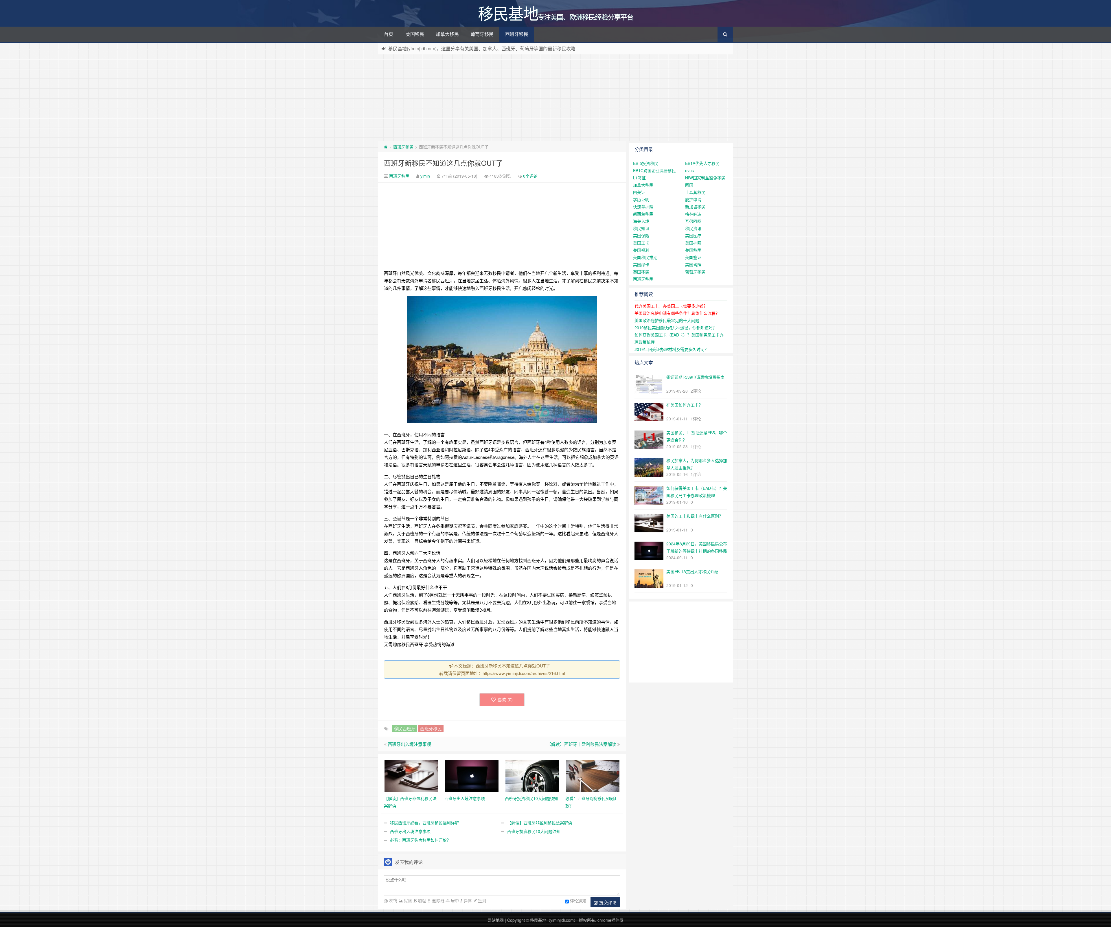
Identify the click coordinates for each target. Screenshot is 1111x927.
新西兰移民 (643, 214)
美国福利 (641, 250)
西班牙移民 (516, 34)
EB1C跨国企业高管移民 (654, 170)
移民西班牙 (404, 728)
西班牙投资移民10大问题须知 (533, 831)
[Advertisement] (555, 97)
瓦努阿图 (693, 221)
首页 (388, 34)
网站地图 (496, 920)
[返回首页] (386, 147)
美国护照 (693, 243)
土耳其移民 (695, 192)
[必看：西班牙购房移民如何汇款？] (592, 775)
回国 (689, 185)
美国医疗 (693, 235)
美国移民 (415, 34)
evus (689, 170)
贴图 (407, 900)
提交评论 (607, 902)
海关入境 (641, 221)
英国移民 (641, 272)
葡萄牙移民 (482, 34)
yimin (425, 176)
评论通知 (578, 901)
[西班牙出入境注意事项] (472, 775)
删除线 (437, 900)
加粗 (421, 900)
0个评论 (530, 176)
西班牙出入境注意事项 (409, 744)
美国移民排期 (645, 257)
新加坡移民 (695, 206)
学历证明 (641, 199)
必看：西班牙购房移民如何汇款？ (420, 840)
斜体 (467, 900)
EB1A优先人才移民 (702, 163)
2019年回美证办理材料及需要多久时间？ (671, 349)
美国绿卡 (641, 264)
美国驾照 (693, 264)
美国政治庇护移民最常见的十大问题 (666, 320)
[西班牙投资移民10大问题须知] (532, 775)
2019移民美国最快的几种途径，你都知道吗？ (675, 327)
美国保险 (641, 235)
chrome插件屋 (610, 920)
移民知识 (641, 228)
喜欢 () (505, 699)
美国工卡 (641, 243)
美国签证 (693, 257)
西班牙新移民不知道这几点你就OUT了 (443, 163)
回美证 (639, 192)
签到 (481, 900)
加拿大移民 (447, 34)
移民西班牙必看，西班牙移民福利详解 (424, 822)
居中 (454, 900)
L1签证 (639, 178)
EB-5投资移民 (645, 163)
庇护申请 (693, 199)
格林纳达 (693, 214)
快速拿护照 (643, 206)
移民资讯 (693, 228)
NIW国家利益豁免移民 (705, 178)
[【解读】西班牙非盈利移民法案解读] (411, 775)
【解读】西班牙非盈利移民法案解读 (581, 744)
